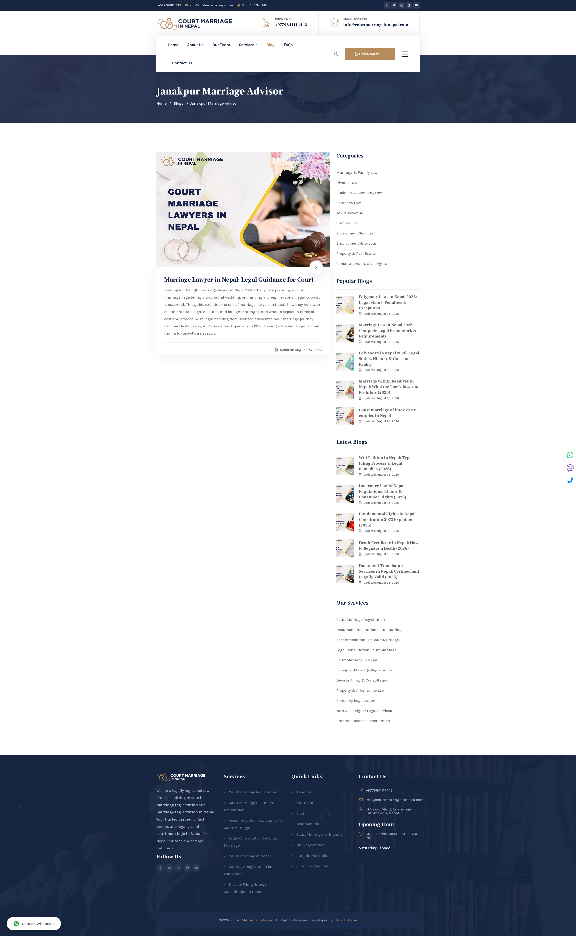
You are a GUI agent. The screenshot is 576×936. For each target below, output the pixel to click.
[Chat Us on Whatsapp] (570, 455)
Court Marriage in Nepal (357, 660)
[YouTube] (416, 5)
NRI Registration (310, 845)
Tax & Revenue (349, 213)
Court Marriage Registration (360, 619)
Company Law (348, 202)
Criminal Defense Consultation (363, 720)
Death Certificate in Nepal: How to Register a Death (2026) (388, 545)
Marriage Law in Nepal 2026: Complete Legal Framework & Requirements (387, 330)
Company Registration (355, 700)
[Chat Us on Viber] (570, 468)
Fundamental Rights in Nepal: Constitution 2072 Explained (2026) (388, 519)
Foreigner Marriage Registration (364, 670)
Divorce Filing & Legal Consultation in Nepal (246, 888)
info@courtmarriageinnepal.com (211, 5)
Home (173, 45)
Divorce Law (346, 182)
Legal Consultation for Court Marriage (251, 842)
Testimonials (307, 823)
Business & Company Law (359, 192)
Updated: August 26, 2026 (381, 313)
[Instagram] (401, 5)
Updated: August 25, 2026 (381, 421)
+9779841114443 (169, 5)
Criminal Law (347, 223)
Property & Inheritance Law (360, 690)
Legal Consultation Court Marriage (366, 650)
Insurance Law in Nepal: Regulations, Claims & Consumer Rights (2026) (382, 491)
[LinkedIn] (409, 5)
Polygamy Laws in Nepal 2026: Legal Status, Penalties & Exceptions (388, 302)
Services (246, 45)
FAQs (288, 45)
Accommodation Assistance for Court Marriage (253, 824)
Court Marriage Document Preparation (249, 806)
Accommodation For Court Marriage (367, 639)
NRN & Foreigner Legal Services (364, 710)
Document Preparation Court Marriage (370, 629)
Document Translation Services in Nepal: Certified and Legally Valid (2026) (389, 571)
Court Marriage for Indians (319, 834)
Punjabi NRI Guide (312, 855)
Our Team (221, 45)
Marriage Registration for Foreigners (248, 870)
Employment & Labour (356, 243)
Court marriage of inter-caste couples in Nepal (387, 412)
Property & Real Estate (356, 253)
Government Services (355, 233)
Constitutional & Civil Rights (361, 263)
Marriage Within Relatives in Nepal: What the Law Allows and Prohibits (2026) (389, 387)
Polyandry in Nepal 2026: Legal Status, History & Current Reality (389, 359)
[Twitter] (394, 5)
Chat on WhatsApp (38, 923)
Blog (270, 45)
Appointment (369, 54)
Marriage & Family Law (356, 172)
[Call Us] (570, 481)
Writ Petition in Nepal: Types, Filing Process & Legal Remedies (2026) (387, 463)
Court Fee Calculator (314, 866)
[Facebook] (387, 5)
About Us (195, 45)
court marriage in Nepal (179, 833)
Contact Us (182, 63)
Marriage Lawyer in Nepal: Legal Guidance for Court (238, 280)
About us (304, 792)
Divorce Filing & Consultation (362, 680)
